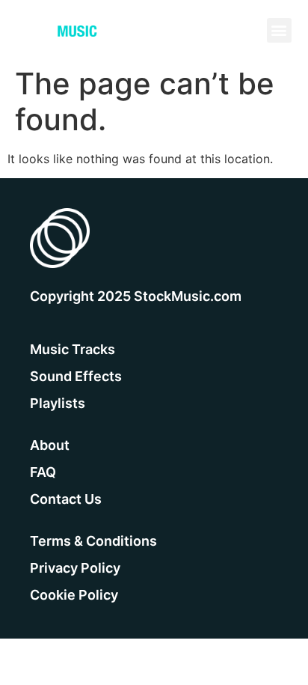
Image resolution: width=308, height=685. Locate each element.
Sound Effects (76, 376)
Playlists (57, 403)
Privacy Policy (75, 568)
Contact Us (66, 499)
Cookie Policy (74, 595)
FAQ (43, 472)
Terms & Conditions (93, 541)
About (50, 445)
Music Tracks (72, 349)
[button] (279, 30)
